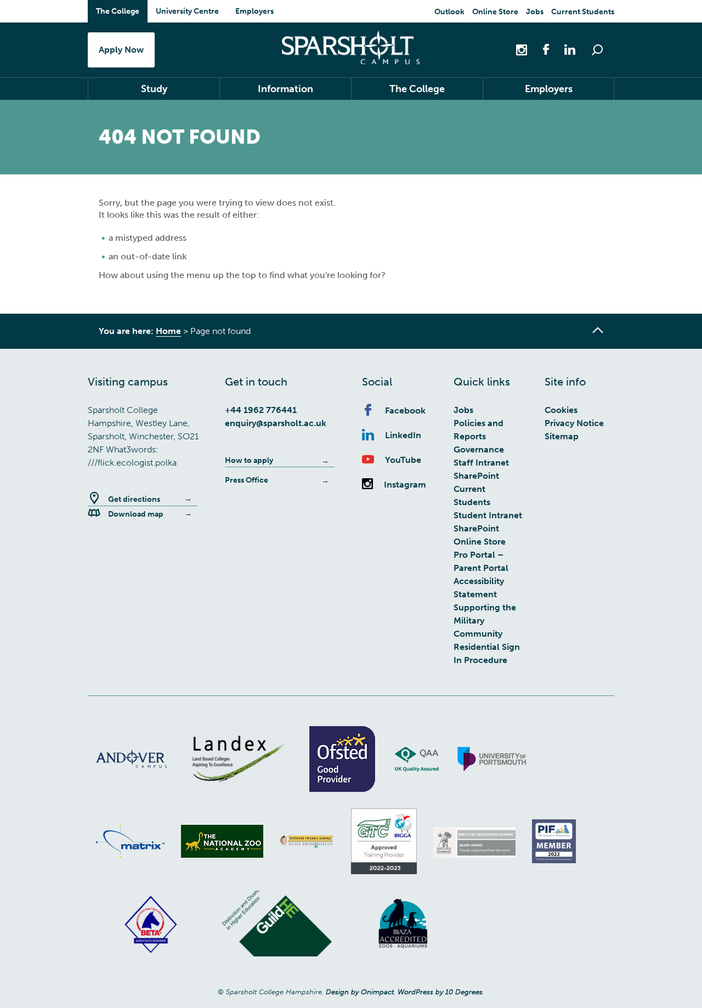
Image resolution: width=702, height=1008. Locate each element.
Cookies (561, 410)
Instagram (405, 484)
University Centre (187, 11)
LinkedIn (403, 435)
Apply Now (121, 49)
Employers (254, 11)
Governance (479, 449)
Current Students (582, 11)
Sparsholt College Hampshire (351, 47)
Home (168, 331)
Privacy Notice (574, 423)
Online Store (495, 11)
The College (117, 11)
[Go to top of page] (597, 330)
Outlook (449, 11)
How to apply (249, 460)
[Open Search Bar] (597, 50)
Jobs (535, 11)
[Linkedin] (564, 49)
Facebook (405, 410)
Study (154, 89)
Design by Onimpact (360, 992)
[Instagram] (522, 49)
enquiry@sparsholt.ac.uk (275, 423)
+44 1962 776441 (261, 410)
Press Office (246, 480)
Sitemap (562, 436)
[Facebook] (540, 49)
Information (285, 89)
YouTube (403, 460)
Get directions (134, 499)
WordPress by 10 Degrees (440, 992)
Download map (135, 514)
